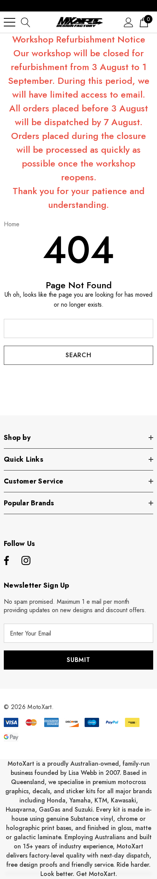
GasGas (50, 809)
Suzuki (84, 809)
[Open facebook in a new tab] (5, 561)
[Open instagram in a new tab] (25, 561)
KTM (101, 800)
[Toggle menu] (9, 22)
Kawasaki (123, 800)
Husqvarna (20, 809)
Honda (56, 800)
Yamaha (80, 800)
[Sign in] (128, 22)
